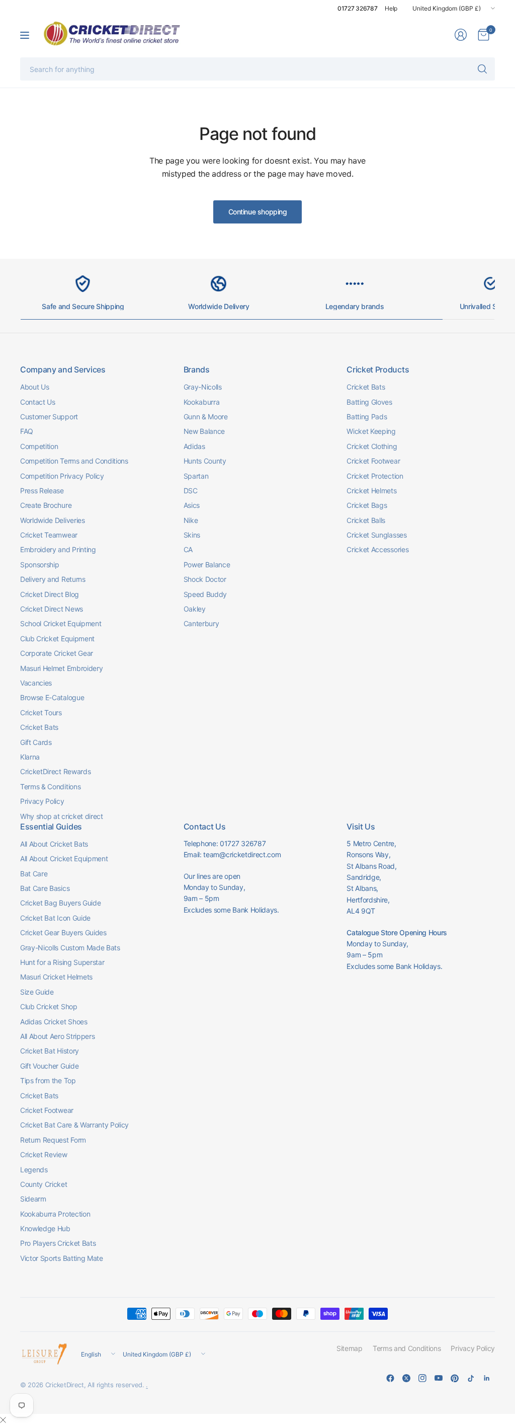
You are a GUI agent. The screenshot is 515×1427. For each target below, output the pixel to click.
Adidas (194, 446)
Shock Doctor (205, 579)
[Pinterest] (455, 1378)
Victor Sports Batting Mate (61, 1258)
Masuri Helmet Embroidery (61, 668)
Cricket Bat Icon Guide (55, 918)
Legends (34, 1169)
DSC (191, 490)
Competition (39, 446)
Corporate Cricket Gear (56, 653)
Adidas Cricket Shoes (54, 1021)
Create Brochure (45, 505)
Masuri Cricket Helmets (56, 976)
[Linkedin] (487, 1378)
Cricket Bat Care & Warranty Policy (74, 1124)
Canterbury (201, 623)
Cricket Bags (367, 505)
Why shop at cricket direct (61, 816)
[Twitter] (406, 1378)
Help (391, 8)
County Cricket (43, 1184)
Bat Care (33, 873)
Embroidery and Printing (58, 549)
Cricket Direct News (51, 609)
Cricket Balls (366, 520)
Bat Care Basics (44, 888)
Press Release (42, 490)
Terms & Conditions (50, 786)
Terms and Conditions (407, 1348)
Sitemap (349, 1348)
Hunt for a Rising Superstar (62, 962)
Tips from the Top (48, 1080)
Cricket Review (43, 1154)
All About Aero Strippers (57, 1036)
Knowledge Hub (45, 1228)
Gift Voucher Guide (49, 1066)
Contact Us (37, 402)
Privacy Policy (42, 801)
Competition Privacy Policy (62, 476)
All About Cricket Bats (54, 844)
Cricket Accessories (377, 549)
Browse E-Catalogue (52, 697)
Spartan (196, 476)
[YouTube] (439, 1378)
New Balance (204, 431)
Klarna (30, 757)
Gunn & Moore (206, 416)
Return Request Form (53, 1140)
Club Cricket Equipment (57, 638)
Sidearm (33, 1198)
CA (188, 549)
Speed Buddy (205, 594)
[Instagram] (422, 1378)
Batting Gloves (369, 402)
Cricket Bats (39, 727)
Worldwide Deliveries (52, 520)
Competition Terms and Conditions (74, 461)
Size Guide (37, 992)
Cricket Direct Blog (49, 594)
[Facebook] (390, 1378)
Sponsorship (39, 564)
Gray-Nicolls (203, 387)
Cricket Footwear (373, 461)
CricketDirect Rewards (55, 771)
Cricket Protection (375, 476)
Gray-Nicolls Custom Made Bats (70, 947)
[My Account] (460, 34)
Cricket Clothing (372, 446)
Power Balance (207, 564)
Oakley (195, 609)
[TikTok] (471, 1378)
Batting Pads (367, 416)
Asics (192, 505)
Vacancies (36, 683)
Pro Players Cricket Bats (58, 1243)
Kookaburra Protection (55, 1214)
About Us (34, 387)
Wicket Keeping (371, 431)
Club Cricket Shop (48, 1006)
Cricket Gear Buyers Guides (63, 932)
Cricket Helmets (371, 490)
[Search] (482, 69)
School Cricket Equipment (60, 623)
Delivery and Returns (52, 579)
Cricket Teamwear (48, 535)
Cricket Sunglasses (376, 535)
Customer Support (49, 416)
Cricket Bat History (49, 1050)
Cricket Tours (41, 712)
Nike (191, 520)
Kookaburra (202, 402)
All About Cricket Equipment (64, 858)
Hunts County (205, 461)
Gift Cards (36, 742)
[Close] (3, 1420)
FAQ (26, 431)
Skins (192, 535)
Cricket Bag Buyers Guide (60, 902)
